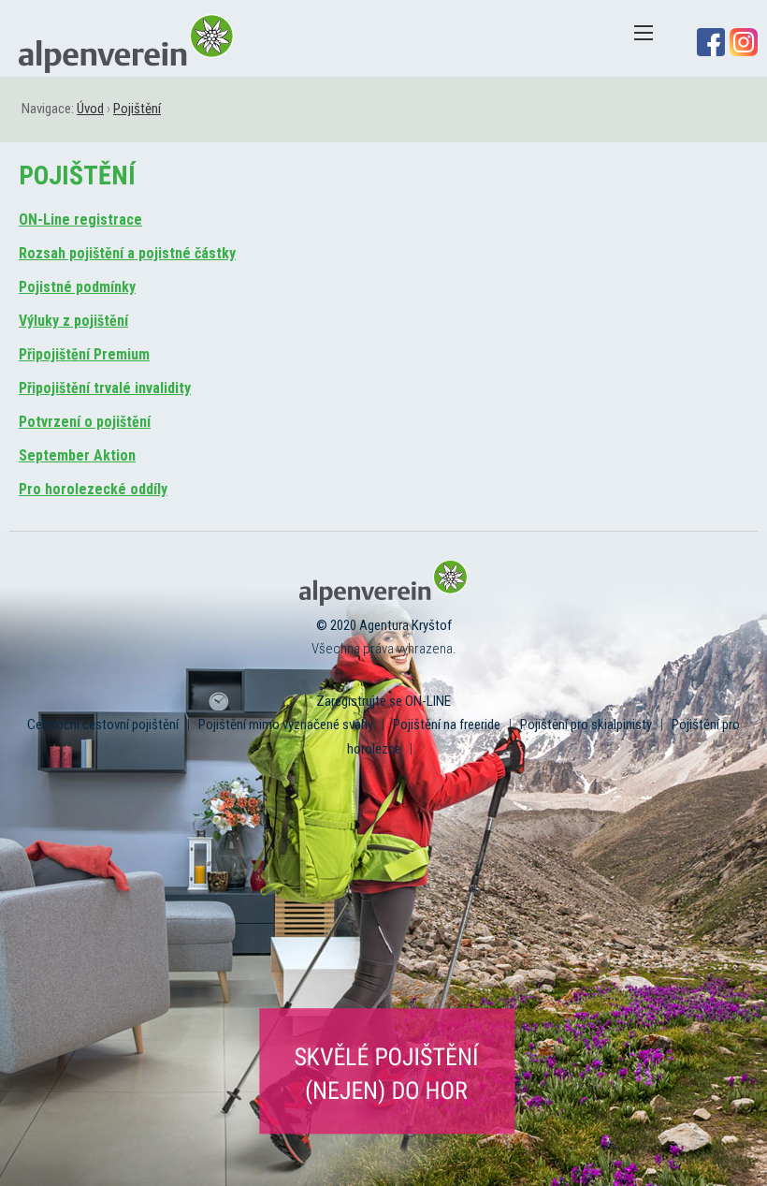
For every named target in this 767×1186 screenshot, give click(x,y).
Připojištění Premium (84, 354)
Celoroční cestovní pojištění (103, 724)
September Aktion (77, 455)
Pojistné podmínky (77, 287)
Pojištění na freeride (446, 724)
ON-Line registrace (80, 219)
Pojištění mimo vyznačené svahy (285, 724)
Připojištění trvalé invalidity (105, 388)
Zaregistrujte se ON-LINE (383, 701)
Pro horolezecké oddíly (93, 489)
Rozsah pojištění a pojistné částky (127, 253)
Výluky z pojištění (73, 320)
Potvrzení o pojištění (85, 422)
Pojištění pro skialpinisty (586, 724)
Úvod (90, 108)
